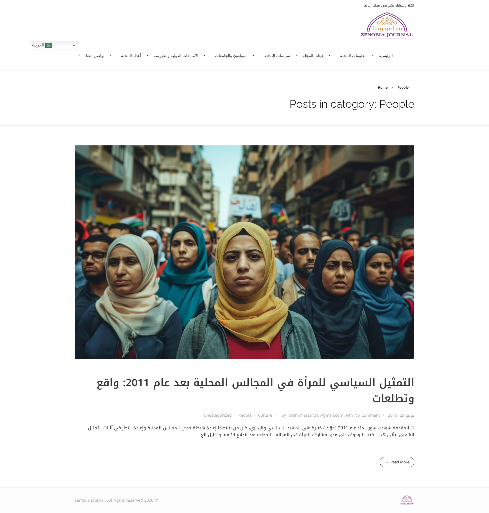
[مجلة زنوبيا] (407, 500)
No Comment (367, 415)
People (245, 415)
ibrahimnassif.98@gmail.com (316, 415)
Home (383, 87)
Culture (265, 415)
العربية (38, 45)
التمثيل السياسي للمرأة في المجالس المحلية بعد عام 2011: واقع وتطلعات (255, 390)
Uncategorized (218, 415)
